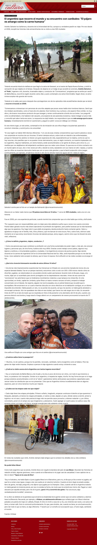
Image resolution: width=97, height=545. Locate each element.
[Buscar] (95, 6)
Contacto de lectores (44, 526)
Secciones (14, 521)
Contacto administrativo (44, 524)
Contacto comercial (43, 528)
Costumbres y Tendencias (10, 15)
